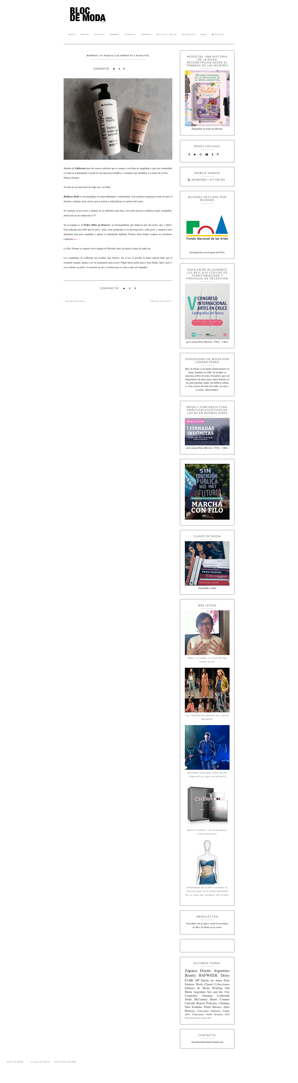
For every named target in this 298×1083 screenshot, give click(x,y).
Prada (207, 1007)
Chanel (208, 984)
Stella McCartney (196, 999)
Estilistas (197, 1007)
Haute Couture (220, 999)
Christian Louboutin (216, 995)
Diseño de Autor (211, 980)
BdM (203, 34)
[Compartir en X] (114, 68)
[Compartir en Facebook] (119, 68)
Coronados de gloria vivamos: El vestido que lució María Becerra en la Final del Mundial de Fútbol (207, 891)
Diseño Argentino (215, 970)
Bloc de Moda (15, 1062)
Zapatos (146, 34)
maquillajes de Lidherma (80, 257)
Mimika (67, 168)
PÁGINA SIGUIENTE (160, 301)
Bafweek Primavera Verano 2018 (198, 1017)
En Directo (188, 34)
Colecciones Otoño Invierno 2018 (211, 1014)
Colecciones (222, 984)
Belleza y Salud (166, 34)
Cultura (99, 34)
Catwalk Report (195, 1003)
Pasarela (129, 34)
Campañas (191, 995)
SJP (197, 980)
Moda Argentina (195, 992)
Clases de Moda (40, 1062)
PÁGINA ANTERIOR (75, 301)
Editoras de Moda (197, 988)
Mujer (84, 34)
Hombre (114, 34)
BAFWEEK (208, 975)
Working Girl (221, 988)
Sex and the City (218, 992)
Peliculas (211, 1003)
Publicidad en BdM (65, 1062)
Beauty (190, 975)
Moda (72, 34)
